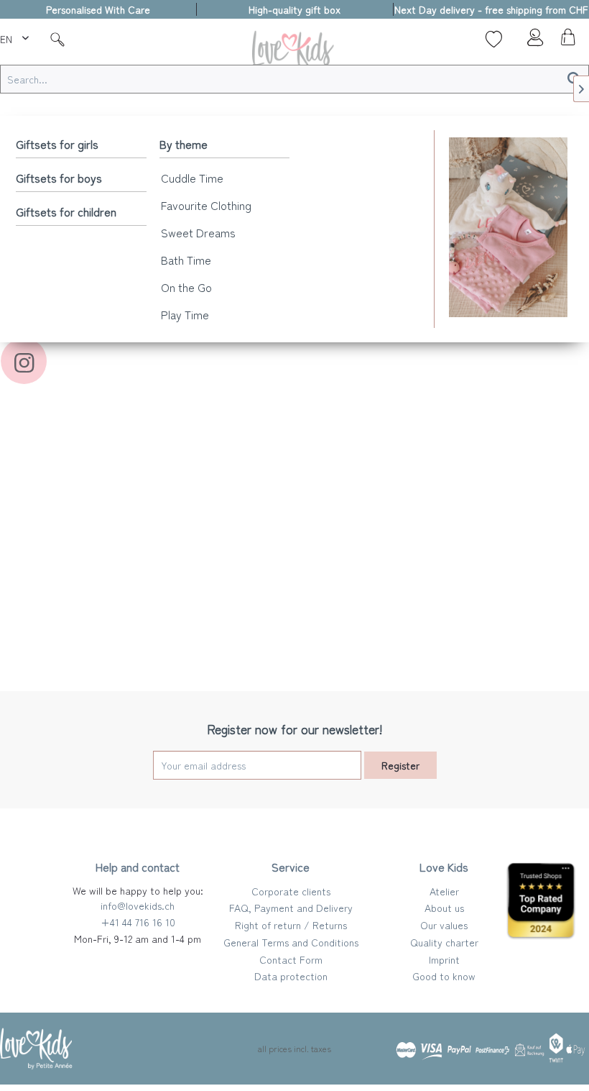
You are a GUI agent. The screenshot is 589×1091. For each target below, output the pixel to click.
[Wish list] (494, 38)
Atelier (444, 891)
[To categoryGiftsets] (508, 227)
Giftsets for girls (57, 143)
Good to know (444, 976)
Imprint (444, 959)
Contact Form (291, 959)
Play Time (185, 314)
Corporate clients (290, 891)
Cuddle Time (192, 177)
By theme (183, 143)
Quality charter (444, 942)
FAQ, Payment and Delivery (291, 907)
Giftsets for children (66, 211)
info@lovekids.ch (138, 905)
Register (400, 765)
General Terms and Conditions (290, 942)
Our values (444, 925)
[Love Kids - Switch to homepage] (294, 51)
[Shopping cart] (566, 41)
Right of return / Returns (291, 925)
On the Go (186, 287)
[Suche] (57, 38)
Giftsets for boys (59, 177)
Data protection (291, 976)
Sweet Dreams (198, 232)
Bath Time (186, 259)
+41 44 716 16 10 (138, 922)
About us (444, 907)
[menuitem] (16, 36)
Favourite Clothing (206, 205)
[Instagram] (24, 361)
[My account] (530, 41)
